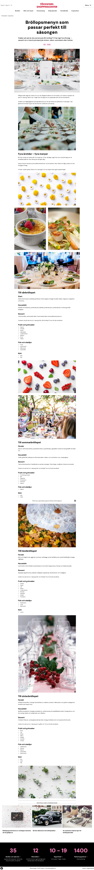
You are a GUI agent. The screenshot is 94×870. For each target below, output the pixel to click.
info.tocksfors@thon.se (50, 868)
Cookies (84, 868)
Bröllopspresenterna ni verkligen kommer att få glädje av (17, 831)
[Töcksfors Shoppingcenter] (47, 5)
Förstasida (4, 16)
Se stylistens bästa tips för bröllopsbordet (72, 831)
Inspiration (10, 16)
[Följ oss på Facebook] (1, 868)
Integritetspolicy (90, 868)
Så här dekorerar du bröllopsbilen (44, 831)
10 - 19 (6, 5)
